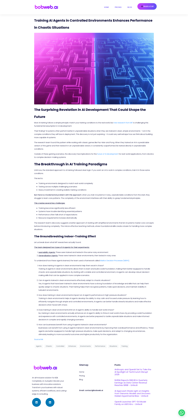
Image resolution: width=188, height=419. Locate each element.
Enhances (72, 346)
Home (106, 7)
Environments (85, 346)
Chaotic (49, 346)
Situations (113, 346)
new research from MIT (123, 122)
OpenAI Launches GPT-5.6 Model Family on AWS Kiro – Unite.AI (130, 403)
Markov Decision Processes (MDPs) (114, 260)
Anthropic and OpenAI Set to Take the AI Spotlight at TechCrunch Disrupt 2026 (133, 372)
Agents (38, 346)
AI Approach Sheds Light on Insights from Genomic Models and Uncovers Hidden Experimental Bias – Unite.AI (132, 393)
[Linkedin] (36, 402)
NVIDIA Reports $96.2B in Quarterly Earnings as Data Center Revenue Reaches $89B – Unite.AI (131, 383)
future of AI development (107, 154)
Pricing (118, 7)
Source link (38, 339)
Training (124, 346)
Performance (100, 346)
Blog (130, 7)
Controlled (60, 346)
